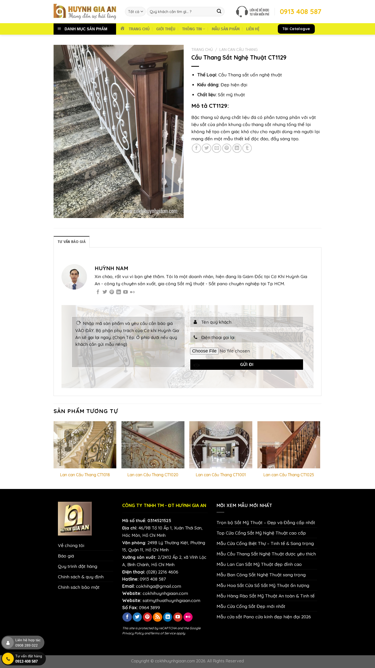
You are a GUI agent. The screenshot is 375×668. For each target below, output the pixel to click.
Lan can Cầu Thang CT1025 (288, 474)
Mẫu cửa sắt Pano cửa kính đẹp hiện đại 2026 (264, 616)
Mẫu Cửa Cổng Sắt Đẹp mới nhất (251, 606)
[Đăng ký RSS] (157, 617)
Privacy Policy (133, 633)
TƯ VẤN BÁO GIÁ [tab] (71, 242)
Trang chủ (202, 49)
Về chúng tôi (71, 545)
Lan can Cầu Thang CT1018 (85, 474)
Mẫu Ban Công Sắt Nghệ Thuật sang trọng (261, 574)
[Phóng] (60, 211)
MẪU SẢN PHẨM (226, 28)
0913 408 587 (153, 579)
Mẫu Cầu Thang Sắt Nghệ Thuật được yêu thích (266, 553)
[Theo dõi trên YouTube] (125, 292)
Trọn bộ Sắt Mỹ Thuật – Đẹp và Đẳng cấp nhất (266, 522)
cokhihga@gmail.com (158, 586)
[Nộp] (219, 11)
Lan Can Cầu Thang (238, 49)
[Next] (320, 455)
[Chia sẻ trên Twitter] (206, 148)
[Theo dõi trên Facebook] (98, 292)
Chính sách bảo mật (78, 587)
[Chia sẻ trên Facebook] (196, 148)
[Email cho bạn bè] (216, 148)
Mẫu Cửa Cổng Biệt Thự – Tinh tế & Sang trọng (265, 543)
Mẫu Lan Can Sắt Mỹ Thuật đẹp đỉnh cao (259, 564)
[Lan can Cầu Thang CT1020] (152, 444)
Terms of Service (163, 633)
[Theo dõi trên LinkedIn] (118, 292)
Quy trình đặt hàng (77, 566)
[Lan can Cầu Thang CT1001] (220, 444)
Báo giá (66, 555)
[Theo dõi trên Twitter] (105, 292)
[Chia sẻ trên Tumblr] (247, 148)
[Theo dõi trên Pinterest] (111, 292)
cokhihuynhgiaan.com (165, 593)
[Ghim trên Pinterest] (226, 148)
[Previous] (54, 455)
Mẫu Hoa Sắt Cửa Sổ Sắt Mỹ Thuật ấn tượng (263, 585)
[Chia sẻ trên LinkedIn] (237, 148)
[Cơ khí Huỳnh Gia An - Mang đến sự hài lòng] (85, 11)
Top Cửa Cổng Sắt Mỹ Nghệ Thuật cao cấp (261, 533)
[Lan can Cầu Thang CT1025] (288, 444)
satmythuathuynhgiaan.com (171, 600)
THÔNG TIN (192, 28)
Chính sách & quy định (81, 576)
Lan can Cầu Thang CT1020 (152, 474)
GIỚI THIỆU (165, 28)
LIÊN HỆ (252, 28)
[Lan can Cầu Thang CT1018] (85, 444)
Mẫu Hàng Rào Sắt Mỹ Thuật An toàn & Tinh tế (266, 595)
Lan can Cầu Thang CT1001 (221, 474)
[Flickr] (132, 292)
